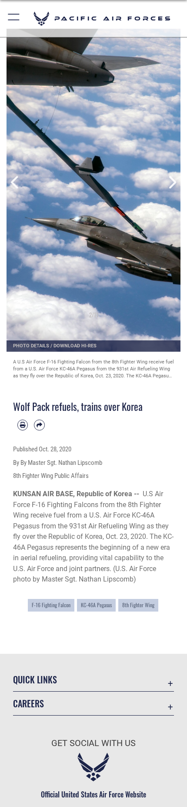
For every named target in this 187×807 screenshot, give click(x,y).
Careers (28, 703)
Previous (15, 182)
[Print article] (22, 425)
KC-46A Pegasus (96, 605)
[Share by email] (39, 425)
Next (171, 182)
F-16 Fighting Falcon (51, 605)
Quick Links (35, 679)
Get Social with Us (93, 743)
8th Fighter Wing (138, 605)
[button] (14, 18)
